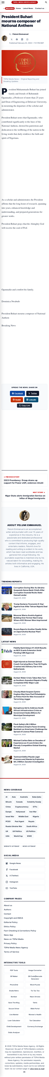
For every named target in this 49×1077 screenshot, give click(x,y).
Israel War (10, 816)
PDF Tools (14, 970)
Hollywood (20, 812)
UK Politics (17, 831)
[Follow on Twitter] (11, 39)
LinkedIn (32, 400)
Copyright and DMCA (13, 918)
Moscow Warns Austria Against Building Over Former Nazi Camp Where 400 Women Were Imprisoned (30, 617)
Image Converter (35, 970)
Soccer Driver (14, 1009)
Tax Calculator (35, 1020)
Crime (8, 807)
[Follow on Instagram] (27, 39)
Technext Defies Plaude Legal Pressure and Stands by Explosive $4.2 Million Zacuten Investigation (29, 759)
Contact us (39, 8)
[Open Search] (46, 2)
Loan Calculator (14, 1020)
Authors (7, 909)
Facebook (19, 393)
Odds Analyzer (14, 1032)
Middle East (23, 816)
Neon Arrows (35, 997)
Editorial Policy (11, 922)
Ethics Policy (10, 926)
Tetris (35, 1003)
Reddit (18, 400)
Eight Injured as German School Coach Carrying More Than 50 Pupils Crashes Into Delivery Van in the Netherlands (30, 665)
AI (6, 797)
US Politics (30, 831)
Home (18, 8)
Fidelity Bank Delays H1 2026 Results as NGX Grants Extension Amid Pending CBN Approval (30, 650)
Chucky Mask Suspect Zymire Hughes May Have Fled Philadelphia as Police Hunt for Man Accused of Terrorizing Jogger (29, 695)
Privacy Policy (10, 943)
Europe (8, 812)
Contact (7, 914)
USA (7, 836)
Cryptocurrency (21, 807)
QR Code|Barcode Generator (35, 977)
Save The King (13, 1003)
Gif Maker (14, 976)
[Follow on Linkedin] (22, 39)
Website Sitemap (11, 846)
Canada (19, 802)
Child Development (14, 1026)
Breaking (10, 8)
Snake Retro (14, 991)
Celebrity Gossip (34, 802)
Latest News (28, 8)
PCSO (8, 821)
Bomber (14, 997)
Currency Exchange (35, 1026)
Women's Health (35, 1015)
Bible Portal (35, 1009)
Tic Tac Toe (35, 991)
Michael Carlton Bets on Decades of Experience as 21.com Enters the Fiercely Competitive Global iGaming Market (30, 744)
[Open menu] (3, 2)
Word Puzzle (35, 985)
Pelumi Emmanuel (20, 34)
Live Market (13, 1015)
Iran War (32, 812)
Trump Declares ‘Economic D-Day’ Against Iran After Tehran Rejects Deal (30, 605)
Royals (31, 821)
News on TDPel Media (14, 939)
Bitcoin (9, 802)
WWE (29, 836)
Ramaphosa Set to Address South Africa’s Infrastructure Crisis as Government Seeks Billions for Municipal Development (29, 711)
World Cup (18, 836)
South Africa (32, 826)
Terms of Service (11, 952)
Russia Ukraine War (14, 826)
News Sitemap (29, 846)
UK (7, 831)
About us (8, 905)
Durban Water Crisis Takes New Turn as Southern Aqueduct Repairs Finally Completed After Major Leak (30, 680)
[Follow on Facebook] (17, 39)
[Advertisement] (24, 153)
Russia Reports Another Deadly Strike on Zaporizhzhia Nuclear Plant (30, 630)
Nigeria (36, 816)
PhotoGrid (14, 985)
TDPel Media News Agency (24, 2)
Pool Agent (19, 821)
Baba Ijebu (36, 797)
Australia (24, 797)
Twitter (34, 393)
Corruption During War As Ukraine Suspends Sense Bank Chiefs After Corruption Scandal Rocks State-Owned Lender (29, 591)
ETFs (35, 807)
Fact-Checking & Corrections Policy (20, 931)
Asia (14, 797)
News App (8, 935)
